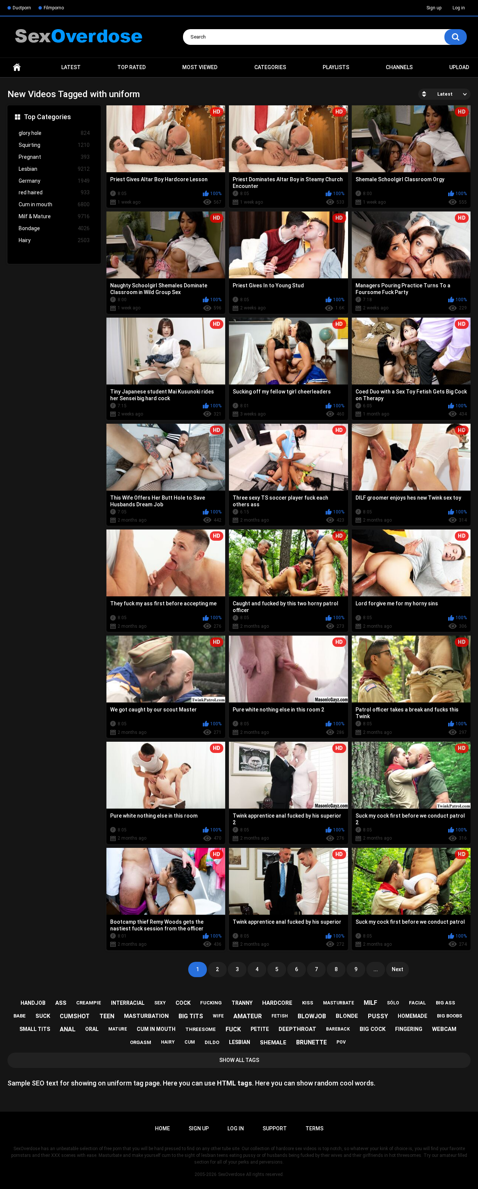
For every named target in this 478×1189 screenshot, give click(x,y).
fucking (211, 1003)
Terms (314, 1128)
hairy (168, 1042)
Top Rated (131, 67)
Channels (399, 67)
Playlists (336, 67)
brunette (311, 1042)
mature (117, 1029)
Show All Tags (239, 1060)
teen (106, 1016)
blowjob (312, 1016)
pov (341, 1042)
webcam (444, 1029)
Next (397, 969)
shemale (273, 1042)
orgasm (140, 1042)
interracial (128, 1003)
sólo (393, 1003)
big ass (445, 1003)
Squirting (54, 145)
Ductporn (22, 7)
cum (189, 1042)
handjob (33, 1003)
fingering (408, 1029)
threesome (200, 1029)
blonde (347, 1016)
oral (92, 1029)
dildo (212, 1042)
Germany (54, 181)
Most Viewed (199, 67)
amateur (247, 1016)
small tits (34, 1029)
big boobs (449, 1016)
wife (218, 1016)
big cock (372, 1029)
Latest (71, 67)
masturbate (338, 1003)
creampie (88, 1003)
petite (260, 1029)
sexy (160, 1003)
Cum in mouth (54, 204)
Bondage (54, 228)
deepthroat (297, 1029)
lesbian (239, 1042)
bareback (338, 1029)
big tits (191, 1016)
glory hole (54, 133)
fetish (279, 1016)
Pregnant (54, 157)
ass (60, 1003)
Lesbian (54, 169)
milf (370, 1002)
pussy (378, 1016)
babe (19, 1016)
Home (16, 67)
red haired (54, 192)
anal (67, 1029)
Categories (270, 67)
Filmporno (54, 7)
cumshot (75, 1016)
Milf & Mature (54, 216)
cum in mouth (156, 1029)
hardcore (277, 1003)
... (375, 969)
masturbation (146, 1016)
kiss (307, 1003)
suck (42, 1016)
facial (417, 1003)
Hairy (54, 240)
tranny (242, 1003)
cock (183, 1003)
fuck (233, 1029)
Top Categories (47, 117)
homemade (412, 1016)
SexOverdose (231, 1174)
